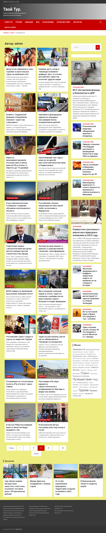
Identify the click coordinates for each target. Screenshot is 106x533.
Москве (81, 367)
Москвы (87, 367)
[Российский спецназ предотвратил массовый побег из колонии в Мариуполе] (52, 191)
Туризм (19, 22)
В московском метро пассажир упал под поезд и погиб (52, 427)
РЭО (74, 382)
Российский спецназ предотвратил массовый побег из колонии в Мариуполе (51, 207)
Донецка (88, 358)
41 (33, 448)
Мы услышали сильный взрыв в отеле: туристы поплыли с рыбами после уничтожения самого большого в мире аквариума (52, 296)
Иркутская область (94, 360)
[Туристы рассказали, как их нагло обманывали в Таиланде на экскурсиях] (52, 324)
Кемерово (87, 363)
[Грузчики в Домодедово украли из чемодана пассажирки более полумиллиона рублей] (52, 102)
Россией (91, 382)
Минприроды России (91, 365)
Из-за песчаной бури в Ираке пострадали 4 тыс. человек (90, 315)
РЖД (95, 379)
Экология (77, 22)
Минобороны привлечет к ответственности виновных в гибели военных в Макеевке (91, 188)
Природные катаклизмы (81, 376)
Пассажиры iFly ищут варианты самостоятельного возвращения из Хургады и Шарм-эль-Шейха (51, 386)
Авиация (29, 22)
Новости (8, 22)
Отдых (85, 373)
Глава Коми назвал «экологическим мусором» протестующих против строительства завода (19, 250)
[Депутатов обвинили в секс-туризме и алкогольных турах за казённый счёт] (20, 57)
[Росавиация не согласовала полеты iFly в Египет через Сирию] (20, 369)
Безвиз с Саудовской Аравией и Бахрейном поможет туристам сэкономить (16, 118)
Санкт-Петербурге (84, 385)
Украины (93, 390)
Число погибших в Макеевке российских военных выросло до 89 (90, 169)
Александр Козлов (92, 349)
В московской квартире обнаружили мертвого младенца (89, 131)
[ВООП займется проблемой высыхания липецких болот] (20, 279)
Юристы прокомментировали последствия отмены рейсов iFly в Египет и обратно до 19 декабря (17, 162)
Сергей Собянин (83, 387)
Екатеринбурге (77, 360)
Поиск (98, 47)
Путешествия (82, 379)
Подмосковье (93, 373)
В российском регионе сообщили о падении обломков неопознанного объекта (18, 207)
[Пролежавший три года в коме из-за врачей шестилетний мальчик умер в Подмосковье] (52, 145)
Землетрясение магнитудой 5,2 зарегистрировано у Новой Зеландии (91, 298)
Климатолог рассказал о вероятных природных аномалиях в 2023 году (86, 232)
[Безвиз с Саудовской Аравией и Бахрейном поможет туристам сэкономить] (20, 102)
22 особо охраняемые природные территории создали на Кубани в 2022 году (65, 487)
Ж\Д (37, 22)
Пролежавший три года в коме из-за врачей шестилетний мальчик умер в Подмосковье (52, 161)
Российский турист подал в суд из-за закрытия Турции (19, 337)
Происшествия (63, 22)
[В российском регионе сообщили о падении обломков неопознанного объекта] (20, 191)
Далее (36, 454)
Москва (75, 367)
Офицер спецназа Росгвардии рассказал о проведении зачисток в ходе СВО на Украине (91, 150)
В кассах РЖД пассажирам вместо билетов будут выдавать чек (19, 427)
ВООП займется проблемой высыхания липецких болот (19, 292)
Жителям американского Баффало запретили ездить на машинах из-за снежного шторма (90, 277)
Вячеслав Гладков (81, 358)
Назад (11, 448)
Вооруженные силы (80, 356)
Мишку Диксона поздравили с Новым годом (40, 483)
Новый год (83, 370)
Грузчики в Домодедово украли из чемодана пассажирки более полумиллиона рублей (50, 118)
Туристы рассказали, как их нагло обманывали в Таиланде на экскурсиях (52, 339)
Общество (90, 370)
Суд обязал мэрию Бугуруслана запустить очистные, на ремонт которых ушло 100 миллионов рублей (15, 487)
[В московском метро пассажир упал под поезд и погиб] (52, 412)
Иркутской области (78, 363)
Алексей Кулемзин (78, 352)
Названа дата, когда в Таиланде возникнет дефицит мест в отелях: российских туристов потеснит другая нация (50, 74)
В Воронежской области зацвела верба (89, 483)
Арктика (86, 352)
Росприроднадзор (82, 382)
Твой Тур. (12, 9)
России (75, 385)
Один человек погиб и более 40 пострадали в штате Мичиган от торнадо (91, 332)
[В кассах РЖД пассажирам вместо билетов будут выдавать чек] (20, 412)
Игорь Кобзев (85, 360)
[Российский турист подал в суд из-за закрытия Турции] (20, 324)
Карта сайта (10, 27)
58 (63, 448)
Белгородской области (79, 354)
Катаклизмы (48, 22)
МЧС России (81, 365)
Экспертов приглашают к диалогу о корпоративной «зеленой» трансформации (51, 248)
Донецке (95, 358)
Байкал (91, 352)
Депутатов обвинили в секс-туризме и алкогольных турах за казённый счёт (20, 71)
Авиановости (79, 349)
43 (48, 448)
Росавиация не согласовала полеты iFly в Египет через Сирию (19, 384)
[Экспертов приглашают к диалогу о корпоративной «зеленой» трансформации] (52, 234)
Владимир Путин (91, 354)
